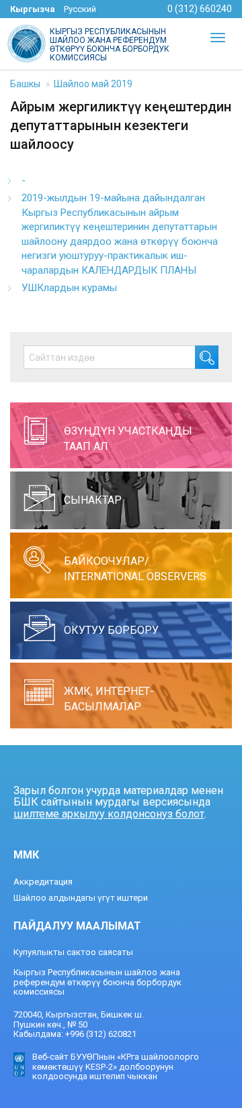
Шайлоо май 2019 (93, 83)
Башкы (25, 83)
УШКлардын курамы (69, 288)
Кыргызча (32, 9)
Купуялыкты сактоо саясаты (73, 952)
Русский (80, 9)
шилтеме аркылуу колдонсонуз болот (108, 814)
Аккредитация (43, 882)
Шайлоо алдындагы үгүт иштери (80, 898)
